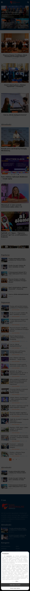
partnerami (9, 556)
